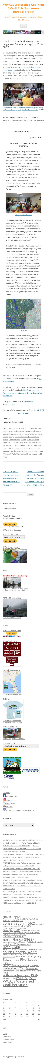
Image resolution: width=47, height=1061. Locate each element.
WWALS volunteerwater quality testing (11, 548)
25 (39, 1014)
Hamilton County (10, 933)
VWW (35, 965)
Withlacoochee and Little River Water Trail (22, 971)
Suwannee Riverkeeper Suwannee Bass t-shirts (12, 721)
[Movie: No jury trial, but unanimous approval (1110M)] (23, 105)
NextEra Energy (25, 442)
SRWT (30, 954)
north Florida (36, 442)
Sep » (39, 1019)
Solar (12, 431)
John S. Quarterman (29, 932)
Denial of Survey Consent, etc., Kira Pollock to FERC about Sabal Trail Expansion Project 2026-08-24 (22, 849)
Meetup (13, 803)
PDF (4, 123)
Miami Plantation (33, 440)
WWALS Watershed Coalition (19, 454)
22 (21, 1014)
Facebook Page (11, 796)
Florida (5, 437)
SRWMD (22, 954)
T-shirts (6, 699)
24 (33, 1014)
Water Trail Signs (10, 641)
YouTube (9, 807)
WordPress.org (8, 1042)
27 (9, 1017)
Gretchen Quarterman (30, 931)
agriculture (26, 431)
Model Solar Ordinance (11, 442)
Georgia (11, 437)
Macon (23, 440)
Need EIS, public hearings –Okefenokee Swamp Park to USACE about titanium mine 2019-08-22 (12, 478)
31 (33, 1017)
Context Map (23, 330)
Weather (33, 968)
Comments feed (8, 1039)
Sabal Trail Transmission (15, 949)
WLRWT (9, 978)
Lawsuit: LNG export (11, 670)
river (39, 445)
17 (33, 1011)
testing (9, 965)
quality (15, 445)
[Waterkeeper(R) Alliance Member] (9, 778)
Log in (5, 1034)
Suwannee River (28, 956)
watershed (34, 451)
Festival (14, 926)
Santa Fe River (35, 949)
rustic (5, 448)
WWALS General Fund (12, 631)
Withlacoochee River (20, 975)
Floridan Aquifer (10, 928)
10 (33, 1008)
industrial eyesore (21, 437)
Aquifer (33, 919)
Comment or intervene (12, 617)
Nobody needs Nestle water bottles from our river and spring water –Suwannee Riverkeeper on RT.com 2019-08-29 (34, 478)
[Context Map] (23, 328)
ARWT (7, 921)
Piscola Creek (7, 445)
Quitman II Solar (31, 445)
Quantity (6, 431)
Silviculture (11, 448)
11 (39, 1008)
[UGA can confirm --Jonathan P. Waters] (23, 212)
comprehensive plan (19, 434)
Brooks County (36, 431)
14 (15, 1011)
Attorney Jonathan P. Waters (23, 215)
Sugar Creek (9, 957)
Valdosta (22, 965)
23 (27, 1014)
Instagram (9, 800)
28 (15, 1017)
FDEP (6, 926)
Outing (25, 941)
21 (15, 1014)
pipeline (37, 942)
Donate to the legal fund (13, 694)
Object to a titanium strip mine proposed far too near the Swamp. (17, 590)
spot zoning (35, 448)
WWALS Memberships (12, 530)
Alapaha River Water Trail (15, 919)
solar (18, 448)
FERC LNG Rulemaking (12, 598)
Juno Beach (13, 440)
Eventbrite (6, 793)
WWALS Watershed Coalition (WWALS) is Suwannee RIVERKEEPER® (23, 8)
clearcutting (7, 434)
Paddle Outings (9, 516)
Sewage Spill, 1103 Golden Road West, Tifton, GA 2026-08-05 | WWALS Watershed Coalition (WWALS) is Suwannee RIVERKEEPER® (23, 883)
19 (4, 1014)
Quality (40, 428)
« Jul (4, 1019)
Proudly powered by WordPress (13, 1057)
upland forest (25, 451)
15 (21, 1011)
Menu (23, 26)
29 (21, 1017)
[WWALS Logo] (12, 773)
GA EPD (22, 928)
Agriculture (24, 428)
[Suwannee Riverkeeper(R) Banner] (30, 773)
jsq (6, 457)
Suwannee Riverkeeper (11, 451)
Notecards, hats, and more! (14, 739)
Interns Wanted (9, 508)
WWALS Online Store (11, 727)
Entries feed (7, 1037)
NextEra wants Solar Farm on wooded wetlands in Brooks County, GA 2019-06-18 (22, 393)
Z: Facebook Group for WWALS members (20, 810)
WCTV (41, 451)
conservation (32, 434)
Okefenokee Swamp (11, 942)
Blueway (17, 920)
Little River (18, 934)
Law (35, 428)
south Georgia (25, 448)
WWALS (5, 454)
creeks (31, 428)
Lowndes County (14, 936)
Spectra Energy (10, 954)
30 (27, 1017)
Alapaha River (12, 916)
